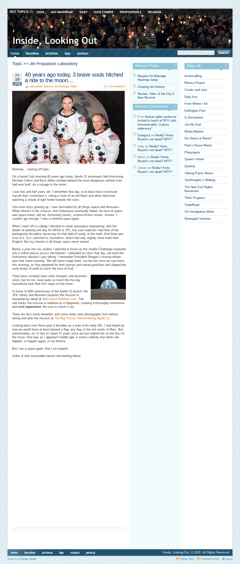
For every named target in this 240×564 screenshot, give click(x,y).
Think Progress (194, 198)
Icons (11, 558)
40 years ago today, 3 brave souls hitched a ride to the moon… (74, 77)
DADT (83, 12)
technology (62, 86)
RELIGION (154, 12)
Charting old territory (151, 87)
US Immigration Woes (199, 211)
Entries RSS (187, 558)
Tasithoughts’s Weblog (199, 180)
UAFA (40, 12)
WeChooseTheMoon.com (59, 299)
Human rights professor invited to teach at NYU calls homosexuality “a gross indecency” (157, 122)
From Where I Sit (196, 103)
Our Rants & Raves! (198, 138)
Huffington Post (195, 110)
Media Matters (194, 131)
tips (67, 53)
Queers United (194, 159)
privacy (90, 552)
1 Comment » (117, 86)
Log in (229, 558)
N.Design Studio (27, 558)
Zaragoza (144, 135)
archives (51, 53)
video (73, 86)
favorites (32, 53)
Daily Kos (191, 97)
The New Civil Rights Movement (198, 189)
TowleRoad (191, 205)
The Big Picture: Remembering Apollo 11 (81, 318)
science (48, 86)
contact (82, 53)
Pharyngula (192, 152)
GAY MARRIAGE (62, 12)
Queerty (189, 166)
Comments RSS (210, 558)
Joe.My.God (192, 124)
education (36, 86)
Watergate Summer (197, 218)
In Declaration (193, 117)
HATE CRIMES (103, 12)
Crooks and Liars (195, 90)
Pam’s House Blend (197, 145)
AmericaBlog (193, 76)
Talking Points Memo (198, 173)
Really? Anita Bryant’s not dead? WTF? (155, 137)
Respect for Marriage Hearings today (152, 78)
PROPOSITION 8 (130, 12)
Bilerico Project (194, 83)
